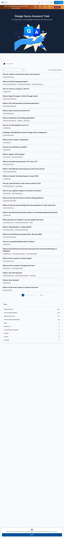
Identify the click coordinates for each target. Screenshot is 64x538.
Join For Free (58, 2)
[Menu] (3, 3)
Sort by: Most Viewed (56, 70)
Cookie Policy (54, 531)
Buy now (57, 7)
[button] (42, 2)
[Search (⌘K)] (46, 2)
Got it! (32, 535)
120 (41, 295)
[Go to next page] (44, 295)
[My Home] (39, 2)
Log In (51, 2)
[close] (62, 529)
